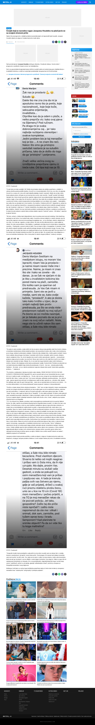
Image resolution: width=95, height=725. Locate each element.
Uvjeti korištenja (40, 716)
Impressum (34, 716)
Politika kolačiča (63, 716)
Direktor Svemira (23, 709)
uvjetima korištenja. (84, 133)
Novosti (23, 2)
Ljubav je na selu (52, 699)
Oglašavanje (56, 716)
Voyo (5, 699)
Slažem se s (81, 133)
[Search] (90, 2)
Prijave (64, 2)
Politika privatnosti (49, 716)
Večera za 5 (51, 701)
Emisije (31, 2)
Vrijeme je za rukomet (54, 694)
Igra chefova (22, 696)
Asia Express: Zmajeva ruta (24, 702)
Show (74, 96)
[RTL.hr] (7, 2)
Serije (5, 694)
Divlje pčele (21, 707)
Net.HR (58, 2)
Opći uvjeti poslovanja (86, 716)
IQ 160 (20, 699)
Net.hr (18, 579)
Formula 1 (21, 710)
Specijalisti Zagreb (23, 697)
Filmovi (5, 696)
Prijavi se (82, 136)
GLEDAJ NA (80, 2)
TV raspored (39, 2)
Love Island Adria (23, 694)
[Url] (65, 42)
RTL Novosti (76, 124)
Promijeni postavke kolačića (74, 716)
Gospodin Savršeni (23, 705)
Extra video (49, 2)
